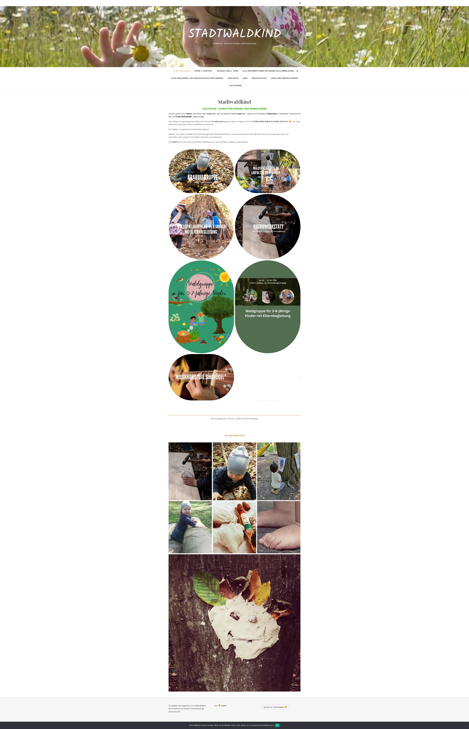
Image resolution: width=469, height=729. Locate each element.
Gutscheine (235, 85)
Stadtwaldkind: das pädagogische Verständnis (197, 78)
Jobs (245, 78)
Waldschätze (259, 78)
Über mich (233, 78)
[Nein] (466, 725)
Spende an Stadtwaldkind (274, 707)
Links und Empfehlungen (284, 78)
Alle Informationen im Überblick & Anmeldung (268, 71)
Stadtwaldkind (234, 34)
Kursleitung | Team (227, 71)
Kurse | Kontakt (204, 71)
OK (277, 725)
